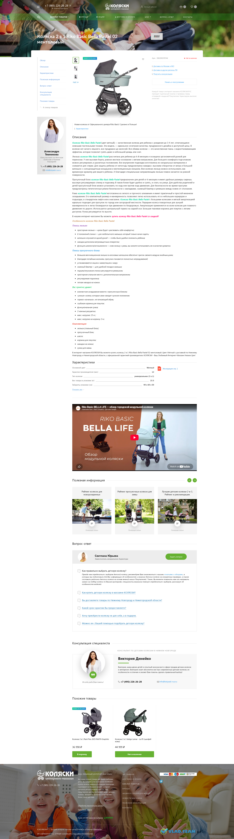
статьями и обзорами (173, 574)
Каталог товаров (130, 784)
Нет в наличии (134, 754)
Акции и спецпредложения (136, 793)
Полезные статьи (92, 530)
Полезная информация (134, 803)
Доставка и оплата (131, 779)
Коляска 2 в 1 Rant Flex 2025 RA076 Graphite (90, 739)
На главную (128, 774)
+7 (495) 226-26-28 (53, 166)
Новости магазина (132, 798)
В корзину (82, 754)
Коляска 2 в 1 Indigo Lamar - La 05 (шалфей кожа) (133, 740)
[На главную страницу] (117, 6)
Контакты (127, 808)
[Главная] (38, 30)
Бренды (126, 788)
